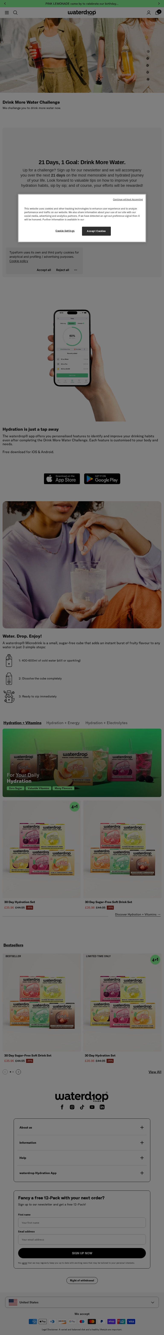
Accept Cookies (96, 231)
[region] (82, 218)
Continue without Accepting (128, 199)
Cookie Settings (65, 230)
